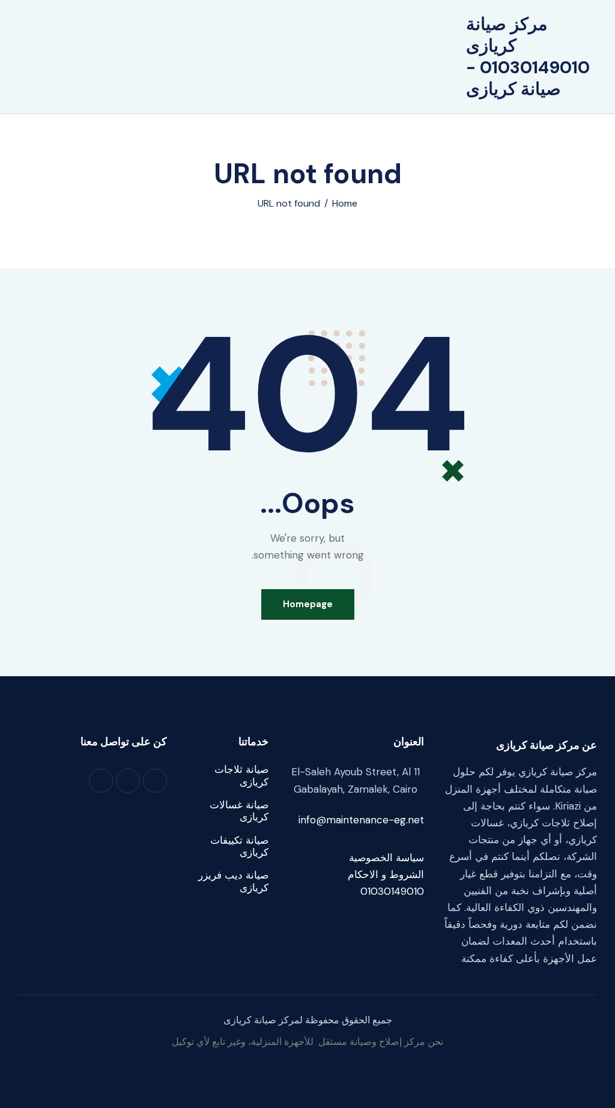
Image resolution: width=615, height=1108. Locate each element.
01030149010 (392, 891)
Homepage (308, 604)
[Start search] (223, 58)
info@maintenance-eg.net (361, 819)
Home (344, 203)
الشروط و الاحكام (386, 874)
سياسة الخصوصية (386, 857)
